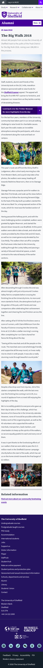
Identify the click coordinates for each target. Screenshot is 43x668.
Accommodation (7, 534)
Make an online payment (11, 565)
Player (3, 554)
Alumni (8, 22)
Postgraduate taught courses (12, 527)
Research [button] (13, 7)
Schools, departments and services (15, 577)
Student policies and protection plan (15, 569)
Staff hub (4, 557)
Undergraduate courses (10, 523)
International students (10, 538)
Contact (4, 592)
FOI (33, 655)
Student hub (6, 561)
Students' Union (7, 588)
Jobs (3, 542)
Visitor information (8, 550)
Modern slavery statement (13, 659)
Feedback (7, 655)
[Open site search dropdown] (40, 2)
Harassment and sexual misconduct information (20, 573)
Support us (5, 546)
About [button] (38, 7)
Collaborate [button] (26, 7)
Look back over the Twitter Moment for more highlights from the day (18, 110)
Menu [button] (36, 23)
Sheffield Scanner (11, 92)
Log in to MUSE (13, 2)
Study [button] (3, 7)
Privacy (15, 655)
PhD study (5, 531)
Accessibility (25, 655)
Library (4, 584)
